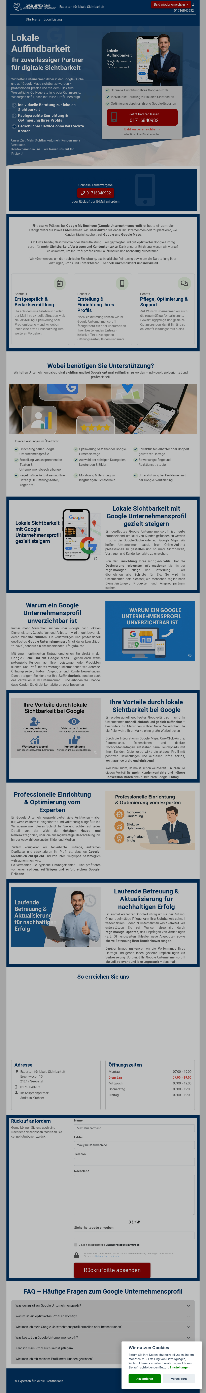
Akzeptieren (144, 1378)
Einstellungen (180, 1367)
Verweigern (179, 1378)
